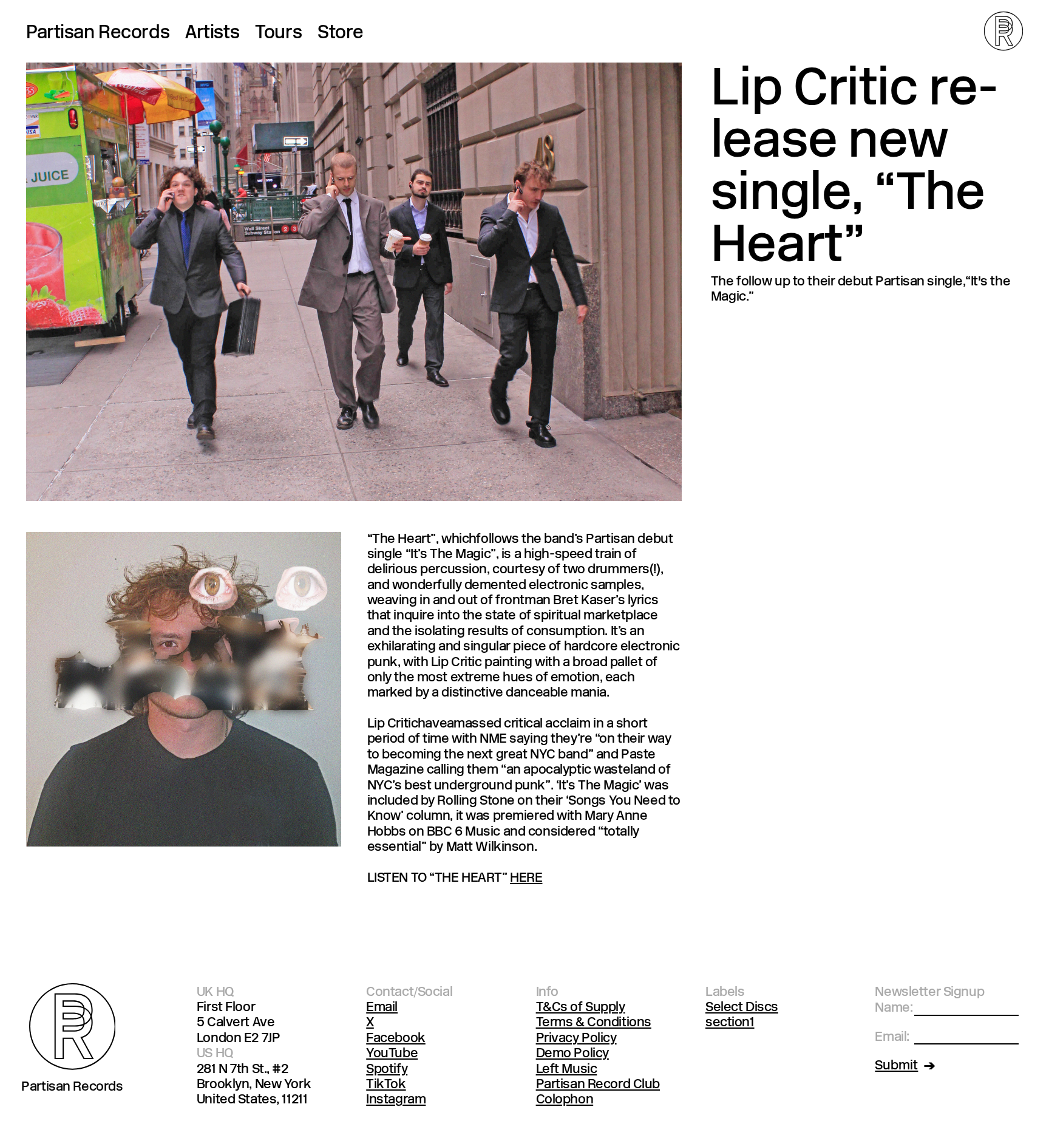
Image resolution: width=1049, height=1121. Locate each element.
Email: (892, 1037)
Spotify (386, 1069)
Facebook (396, 1038)
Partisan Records (97, 33)
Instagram (396, 1100)
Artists (212, 33)
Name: (893, 1008)
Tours (278, 33)
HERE (526, 878)
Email (382, 1007)
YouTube (392, 1054)
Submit (896, 1066)
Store (340, 33)
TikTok (386, 1084)
